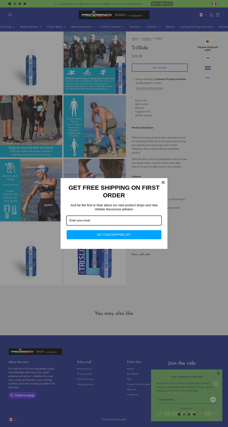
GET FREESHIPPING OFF (114, 234)
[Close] (163, 182)
